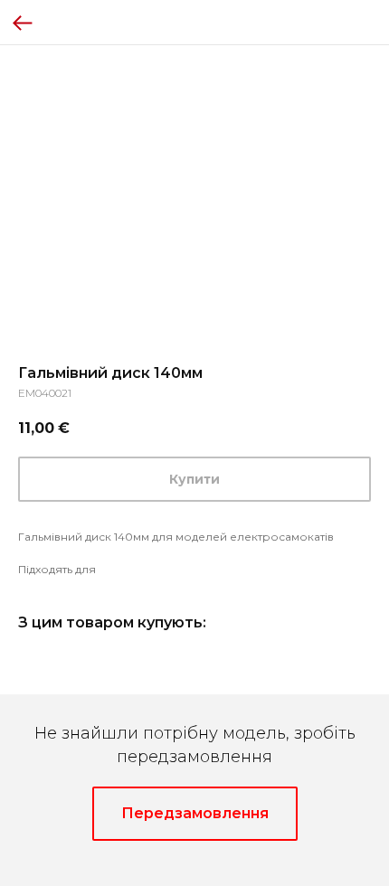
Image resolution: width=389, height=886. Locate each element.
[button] (195, 814)
